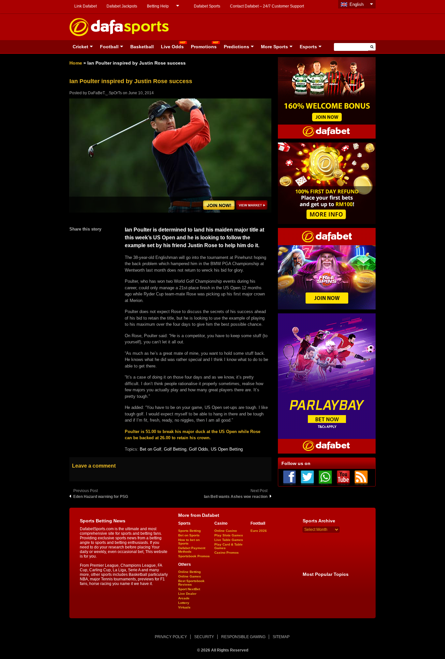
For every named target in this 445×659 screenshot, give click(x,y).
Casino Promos (226, 552)
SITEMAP (281, 637)
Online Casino (225, 530)
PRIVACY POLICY (171, 637)
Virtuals (184, 607)
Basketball (142, 46)
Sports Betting (189, 530)
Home (75, 63)
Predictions (236, 46)
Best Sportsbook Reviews (191, 582)
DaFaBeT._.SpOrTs (105, 93)
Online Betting (189, 572)
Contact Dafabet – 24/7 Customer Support (267, 6)
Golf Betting (175, 449)
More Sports (274, 46)
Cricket (80, 46)
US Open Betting (227, 449)
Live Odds (172, 46)
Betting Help (158, 6)
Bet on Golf (150, 449)
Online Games (189, 576)
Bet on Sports (189, 535)
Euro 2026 (259, 530)
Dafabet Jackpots (122, 6)
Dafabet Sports (207, 6)
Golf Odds (198, 449)
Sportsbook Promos (194, 556)
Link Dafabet (85, 6)
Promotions (204, 46)
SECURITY (204, 637)
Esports (308, 46)
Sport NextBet (189, 589)
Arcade (184, 598)
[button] (372, 47)
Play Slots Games (228, 535)
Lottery (183, 603)
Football (109, 46)
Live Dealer (187, 593)
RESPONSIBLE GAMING (243, 637)
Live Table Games (228, 540)
